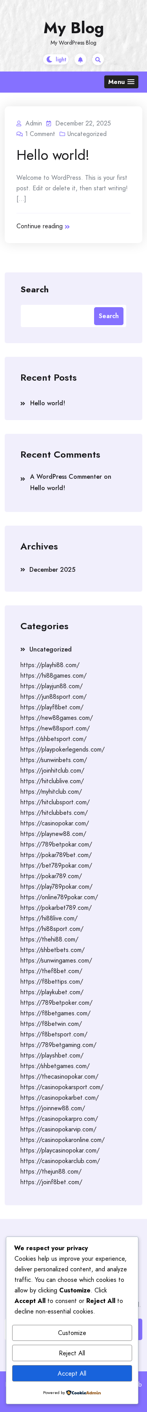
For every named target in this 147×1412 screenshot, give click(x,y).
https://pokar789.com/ (51, 876)
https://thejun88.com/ (51, 1171)
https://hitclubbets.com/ (54, 812)
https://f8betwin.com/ (51, 1023)
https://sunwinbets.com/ (53, 759)
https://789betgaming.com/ (58, 1044)
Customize (72, 1332)
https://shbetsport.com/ (53, 738)
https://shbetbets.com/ (52, 949)
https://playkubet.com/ (51, 992)
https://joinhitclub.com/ (52, 770)
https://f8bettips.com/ (51, 981)
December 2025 (52, 569)
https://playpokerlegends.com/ (62, 749)
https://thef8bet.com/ (51, 970)
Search (34, 289)
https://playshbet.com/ (51, 1055)
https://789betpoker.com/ (56, 1002)
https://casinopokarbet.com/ (59, 1097)
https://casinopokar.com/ (54, 823)
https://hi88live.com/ (49, 918)
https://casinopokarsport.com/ (61, 1087)
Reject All (72, 1353)
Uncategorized (87, 133)
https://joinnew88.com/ (52, 1108)
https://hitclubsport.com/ (55, 802)
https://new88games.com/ (56, 717)
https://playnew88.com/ (53, 833)
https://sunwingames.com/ (56, 960)
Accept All (72, 1373)
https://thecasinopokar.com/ (59, 1076)
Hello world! (52, 155)
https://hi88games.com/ (53, 675)
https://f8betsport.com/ (53, 1034)
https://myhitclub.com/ (51, 791)
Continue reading (39, 226)
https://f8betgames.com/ (55, 1013)
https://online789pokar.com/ (59, 897)
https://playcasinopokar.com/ (60, 1150)
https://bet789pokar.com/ (56, 865)
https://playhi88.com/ (50, 664)
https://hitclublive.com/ (52, 781)
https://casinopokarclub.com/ (60, 1160)
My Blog (74, 28)
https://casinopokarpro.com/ (59, 1118)
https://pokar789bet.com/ (56, 854)
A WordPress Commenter (66, 476)
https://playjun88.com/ (51, 686)
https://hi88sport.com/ (51, 928)
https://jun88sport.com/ (53, 696)
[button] (121, 81)
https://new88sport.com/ (55, 728)
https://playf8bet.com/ (51, 707)
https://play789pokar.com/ (56, 886)
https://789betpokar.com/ (56, 844)
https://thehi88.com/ (49, 939)
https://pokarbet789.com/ (56, 907)
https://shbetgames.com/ (55, 1065)
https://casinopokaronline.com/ (62, 1139)
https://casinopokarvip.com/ (58, 1129)
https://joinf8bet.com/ (51, 1182)
